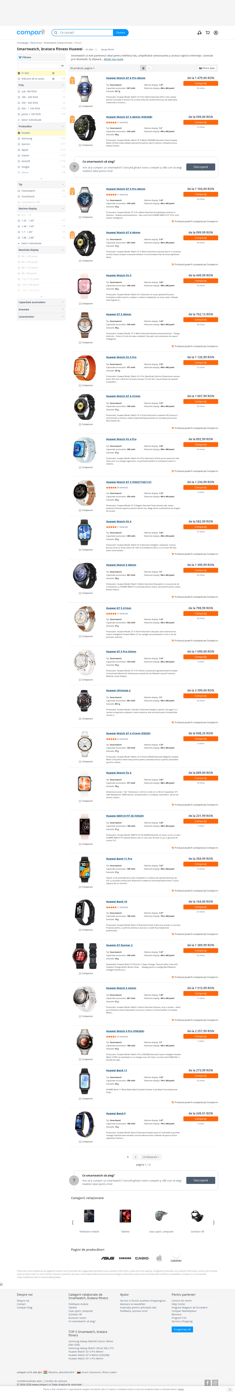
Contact (21, 1304)
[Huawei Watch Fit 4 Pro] (87, 450)
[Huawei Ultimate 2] (87, 701)
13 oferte (201, 869)
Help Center (178, 1304)
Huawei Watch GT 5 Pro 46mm (125, 189)
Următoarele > (151, 1157)
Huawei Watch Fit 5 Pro (121, 357)
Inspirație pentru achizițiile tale (138, 1307)
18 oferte (201, 783)
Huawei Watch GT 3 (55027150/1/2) (128, 482)
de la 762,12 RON (201, 314)
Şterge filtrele (107, 49)
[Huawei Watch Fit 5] (87, 784)
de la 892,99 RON (201, 439)
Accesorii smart (77, 1317)
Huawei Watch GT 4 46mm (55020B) (129, 117)
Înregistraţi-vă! (182, 1329)
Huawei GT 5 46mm (118, 314)
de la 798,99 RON (201, 608)
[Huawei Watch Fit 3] (87, 286)
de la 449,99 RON (201, 275)
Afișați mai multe (113, 59)
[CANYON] (176, 1258)
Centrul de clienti (182, 1300)
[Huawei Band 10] (87, 912)
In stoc (90, 49)
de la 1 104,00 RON (200, 189)
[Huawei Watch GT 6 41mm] (87, 407)
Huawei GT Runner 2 (119, 945)
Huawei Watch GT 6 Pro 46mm (125, 78)
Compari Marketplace (184, 1311)
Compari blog (24, 1307)
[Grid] (149, 68)
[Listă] (143, 68)
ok (62, 65)
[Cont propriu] (216, 32)
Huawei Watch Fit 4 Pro (121, 439)
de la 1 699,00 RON (200, 651)
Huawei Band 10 (116, 901)
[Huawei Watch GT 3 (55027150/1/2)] (87, 493)
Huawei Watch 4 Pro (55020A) (125, 1031)
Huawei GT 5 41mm (118, 608)
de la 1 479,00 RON (200, 78)
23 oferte (201, 367)
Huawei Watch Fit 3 (118, 275)
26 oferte (201, 1080)
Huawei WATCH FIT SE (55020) (125, 816)
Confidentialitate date (29, 1381)
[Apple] (159, 1258)
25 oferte (201, 911)
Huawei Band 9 (116, 1113)
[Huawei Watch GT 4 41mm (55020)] (87, 744)
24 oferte (201, 199)
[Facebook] (208, 1382)
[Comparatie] (199, 32)
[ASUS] (108, 1258)
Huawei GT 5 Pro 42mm (121, 651)
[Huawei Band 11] (87, 1081)
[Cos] (207, 32)
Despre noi (23, 1300)
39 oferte (201, 406)
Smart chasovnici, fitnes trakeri (99, 1372)
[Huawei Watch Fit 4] (87, 532)
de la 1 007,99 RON (200, 396)
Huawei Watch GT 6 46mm (123, 232)
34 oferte (201, 242)
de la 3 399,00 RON (200, 690)
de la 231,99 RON (201, 816)
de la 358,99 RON (201, 859)
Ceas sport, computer (161, 1231)
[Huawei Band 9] (87, 1124)
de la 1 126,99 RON (200, 357)
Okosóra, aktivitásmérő (61, 1372)
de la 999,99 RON (201, 232)
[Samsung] (125, 1258)
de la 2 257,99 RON (200, 1031)
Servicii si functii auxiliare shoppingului (143, 1300)
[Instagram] (215, 1382)
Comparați (201, 83)
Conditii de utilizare (56, 1381)
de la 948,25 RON (201, 733)
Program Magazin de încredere (189, 1307)
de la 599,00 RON (201, 117)
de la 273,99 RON (201, 1070)
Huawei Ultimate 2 (118, 690)
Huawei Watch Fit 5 (118, 773)
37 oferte (201, 531)
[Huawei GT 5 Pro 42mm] (87, 662)
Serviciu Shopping (182, 1321)
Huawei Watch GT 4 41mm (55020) (128, 733)
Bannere (176, 1314)
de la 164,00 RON (201, 902)
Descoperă (201, 167)
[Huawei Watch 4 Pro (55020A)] (87, 1042)
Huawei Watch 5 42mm (121, 988)
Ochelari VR (197, 1231)
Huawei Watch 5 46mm (121, 565)
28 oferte (201, 324)
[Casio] (142, 1258)
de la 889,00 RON (201, 773)
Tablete (125, 1231)
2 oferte (200, 492)
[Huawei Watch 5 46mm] (87, 576)
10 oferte (201, 127)
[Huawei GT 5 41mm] (87, 619)
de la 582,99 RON (201, 521)
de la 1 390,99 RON (200, 565)
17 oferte (201, 998)
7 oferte (200, 826)
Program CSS (179, 1317)
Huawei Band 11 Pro (119, 858)
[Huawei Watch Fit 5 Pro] (87, 368)
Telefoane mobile (89, 1231)
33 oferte (201, 285)
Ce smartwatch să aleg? (99, 161)
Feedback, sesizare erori (134, 1311)
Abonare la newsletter (133, 1304)
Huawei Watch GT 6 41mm (123, 396)
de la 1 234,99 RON (200, 482)
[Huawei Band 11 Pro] (87, 870)
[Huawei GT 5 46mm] (87, 325)
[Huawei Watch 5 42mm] (87, 999)
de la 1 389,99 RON (200, 945)
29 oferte (201, 618)
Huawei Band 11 (116, 1070)
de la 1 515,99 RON (200, 988)
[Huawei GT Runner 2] (87, 956)
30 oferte (201, 88)
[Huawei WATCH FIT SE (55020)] (87, 827)
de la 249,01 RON (201, 1113)
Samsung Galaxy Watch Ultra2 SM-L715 (91, 1348)
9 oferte (200, 661)
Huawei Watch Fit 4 (118, 521)
